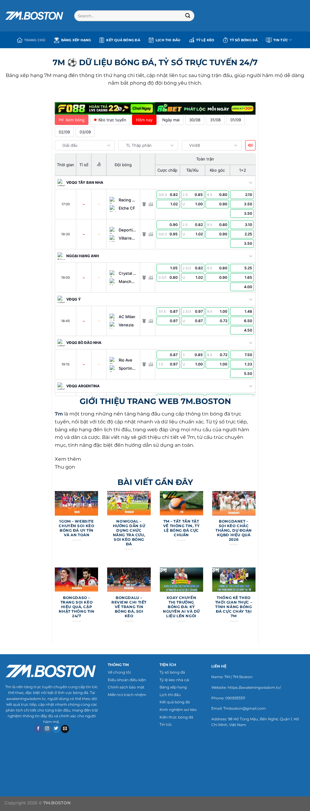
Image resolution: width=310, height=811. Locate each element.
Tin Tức (280, 40)
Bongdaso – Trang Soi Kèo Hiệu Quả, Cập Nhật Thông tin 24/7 (76, 607)
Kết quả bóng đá (123, 40)
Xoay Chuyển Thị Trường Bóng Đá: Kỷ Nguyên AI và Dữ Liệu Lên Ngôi (181, 607)
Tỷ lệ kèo (205, 40)
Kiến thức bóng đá (176, 717)
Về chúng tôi (119, 672)
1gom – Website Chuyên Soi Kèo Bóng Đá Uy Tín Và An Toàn (76, 528)
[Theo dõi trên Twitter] (56, 729)
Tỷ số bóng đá (172, 672)
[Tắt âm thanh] (250, 145)
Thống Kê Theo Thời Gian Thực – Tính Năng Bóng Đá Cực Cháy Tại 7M (233, 607)
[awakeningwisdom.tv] (35, 16)
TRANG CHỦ (35, 40)
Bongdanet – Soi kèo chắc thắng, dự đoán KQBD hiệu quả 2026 (234, 530)
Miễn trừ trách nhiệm (127, 694)
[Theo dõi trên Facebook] (38, 729)
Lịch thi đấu (168, 40)
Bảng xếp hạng (76, 40)
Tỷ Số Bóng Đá (244, 40)
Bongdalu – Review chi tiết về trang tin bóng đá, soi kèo (129, 607)
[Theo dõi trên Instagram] (47, 729)
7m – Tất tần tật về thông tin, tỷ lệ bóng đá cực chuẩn (181, 528)
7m (59, 414)
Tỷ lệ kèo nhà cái (174, 680)
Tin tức (166, 724)
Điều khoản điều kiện (127, 680)
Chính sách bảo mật (126, 687)
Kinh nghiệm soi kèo (178, 709)
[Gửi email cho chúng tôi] (65, 729)
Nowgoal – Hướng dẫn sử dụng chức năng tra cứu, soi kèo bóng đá (129, 532)
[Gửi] (188, 16)
